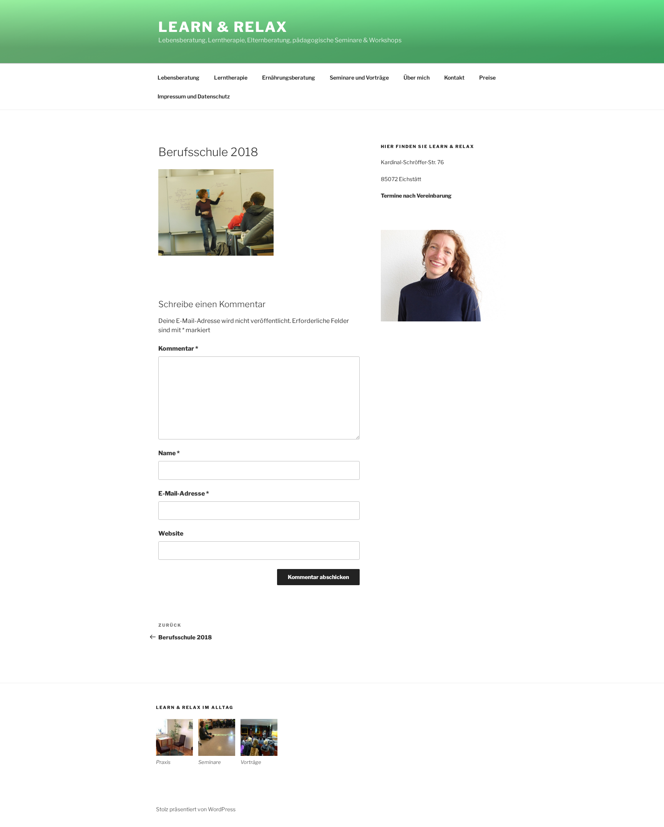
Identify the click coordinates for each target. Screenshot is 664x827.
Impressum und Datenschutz (194, 96)
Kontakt (454, 77)
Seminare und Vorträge (359, 77)
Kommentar (178, 348)
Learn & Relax (222, 26)
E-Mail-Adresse (183, 493)
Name (169, 453)
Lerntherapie (230, 77)
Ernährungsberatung (288, 77)
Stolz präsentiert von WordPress (196, 809)
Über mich (416, 77)
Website (170, 533)
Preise (487, 77)
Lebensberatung (178, 77)
